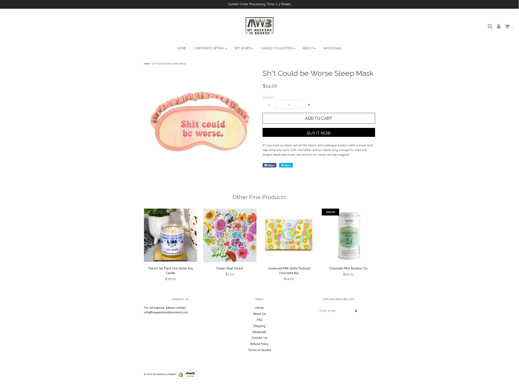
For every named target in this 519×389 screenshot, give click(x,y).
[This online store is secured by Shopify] (186, 374)
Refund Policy (259, 344)
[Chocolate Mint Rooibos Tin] (348, 235)
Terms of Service (259, 350)
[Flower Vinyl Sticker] (229, 235)
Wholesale (332, 48)
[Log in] (496, 26)
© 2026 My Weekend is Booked (160, 374)
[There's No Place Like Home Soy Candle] (170, 235)
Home (181, 48)
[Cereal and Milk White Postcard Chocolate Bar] (289, 235)
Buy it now (319, 133)
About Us (259, 314)
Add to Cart (318, 118)
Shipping (259, 326)
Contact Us (259, 338)
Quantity (268, 97)
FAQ (259, 320)
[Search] (488, 26)
